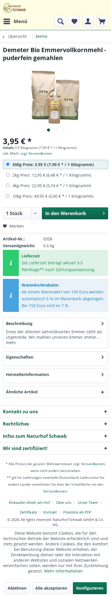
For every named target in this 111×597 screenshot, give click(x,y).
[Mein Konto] (88, 21)
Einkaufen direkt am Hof (29, 502)
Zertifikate (28, 512)
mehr (11, 342)
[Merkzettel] (74, 21)
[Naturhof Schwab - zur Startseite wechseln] (14, 8)
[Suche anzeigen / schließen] (60, 21)
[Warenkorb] (102, 21)
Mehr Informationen (63, 571)
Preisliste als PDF (77, 512)
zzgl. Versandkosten (36, 153)
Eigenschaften (19, 357)
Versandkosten (93, 463)
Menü (20, 21)
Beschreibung (19, 323)
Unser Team (88, 502)
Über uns (63, 502)
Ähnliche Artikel (22, 391)
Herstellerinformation (27, 374)
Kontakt (50, 512)
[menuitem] (15, 21)
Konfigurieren (89, 588)
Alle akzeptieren (51, 588)
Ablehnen (17, 588)
